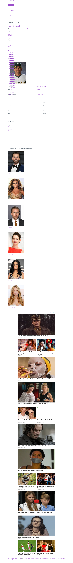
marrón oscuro (12, 68)
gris (9, 66)
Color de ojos (37, 28)
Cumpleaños (11, 10)
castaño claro (11, 62)
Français (26, 558)
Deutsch (16, 558)
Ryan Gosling (10, 227)
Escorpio (39, 91)
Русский (58, 558)
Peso (28, 28)
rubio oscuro (11, 79)
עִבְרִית (9, 559)
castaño (10, 60)
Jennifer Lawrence (11, 307)
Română (54, 558)
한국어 (40, 558)
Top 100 (10, 12)
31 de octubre (40, 86)
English (20, 558)
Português (51, 558)
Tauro (10, 47)
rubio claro (11, 77)
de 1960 (44, 86)
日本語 (37, 558)
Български (10, 558)
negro (10, 70)
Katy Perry (10, 280)
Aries (10, 45)
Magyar (31, 558)
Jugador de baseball (14, 26)
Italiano (34, 558)
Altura (26, 28)
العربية (64, 558)
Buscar (10, 5)
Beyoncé (9, 200)
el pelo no (11, 64)
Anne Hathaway (11, 254)
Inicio (10, 15)
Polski (47, 558)
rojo (9, 72)
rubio (10, 73)
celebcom (11, 0)
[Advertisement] (36, 140)
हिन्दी (29, 558)
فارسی (11, 559)
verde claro (11, 73)
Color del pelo (43, 28)
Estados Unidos (40, 94)
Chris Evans (10, 173)
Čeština (13, 558)
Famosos (11, 8)
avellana (10, 56)
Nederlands (44, 558)
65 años (38, 89)
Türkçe (61, 558)
